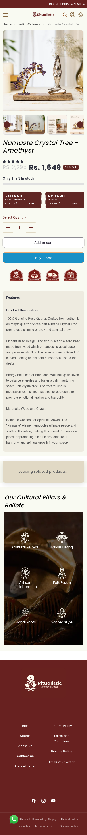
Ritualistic (25, 819)
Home (7, 24)
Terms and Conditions (62, 738)
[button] (14, 161)
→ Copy (31, 203)
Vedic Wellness (28, 24)
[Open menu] (5, 14)
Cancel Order (25, 766)
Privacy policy (21, 826)
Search (25, 735)
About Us (25, 746)
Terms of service (45, 826)
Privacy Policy (61, 751)
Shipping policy (69, 826)
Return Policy (61, 725)
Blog (25, 725)
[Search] (65, 14)
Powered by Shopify (44, 819)
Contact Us (25, 756)
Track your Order (61, 761)
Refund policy (69, 819)
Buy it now (43, 257)
